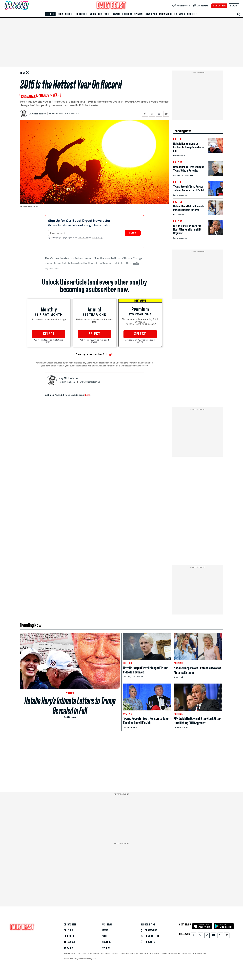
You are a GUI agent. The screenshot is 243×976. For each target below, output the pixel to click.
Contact (75, 954)
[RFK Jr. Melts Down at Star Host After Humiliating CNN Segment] (215, 234)
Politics (127, 14)
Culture (106, 942)
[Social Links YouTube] (213, 936)
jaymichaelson (68, 382)
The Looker (80, 14)
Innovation (165, 14)
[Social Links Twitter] (200, 936)
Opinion (138, 14)
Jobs (89, 954)
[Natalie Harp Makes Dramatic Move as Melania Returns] (215, 214)
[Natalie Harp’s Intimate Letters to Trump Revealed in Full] (215, 151)
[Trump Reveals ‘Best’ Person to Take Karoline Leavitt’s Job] (215, 194)
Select (49, 334)
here (87, 394)
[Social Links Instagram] (207, 936)
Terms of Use (83, 238)
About (67, 954)
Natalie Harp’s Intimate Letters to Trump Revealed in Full (70, 706)
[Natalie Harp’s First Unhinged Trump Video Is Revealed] (215, 175)
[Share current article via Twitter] (152, 114)
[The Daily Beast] (111, 6)
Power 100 (151, 14)
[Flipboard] (226, 936)
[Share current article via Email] (159, 114)
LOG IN (234, 5)
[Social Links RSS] (220, 936)
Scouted (192, 14)
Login (109, 354)
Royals (116, 14)
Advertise (98, 954)
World (105, 936)
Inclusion (154, 954)
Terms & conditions (171, 954)
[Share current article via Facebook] (145, 114)
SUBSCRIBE (219, 5)
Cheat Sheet (65, 14)
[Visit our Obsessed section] (27, 6)
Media (92, 14)
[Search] (238, 14)
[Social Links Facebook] (193, 936)
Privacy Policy (97, 238)
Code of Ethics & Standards (134, 954)
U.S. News (179, 14)
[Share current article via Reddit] (166, 114)
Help (107, 954)
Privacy (115, 954)
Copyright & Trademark (194, 954)
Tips (83, 954)
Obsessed (103, 14)
